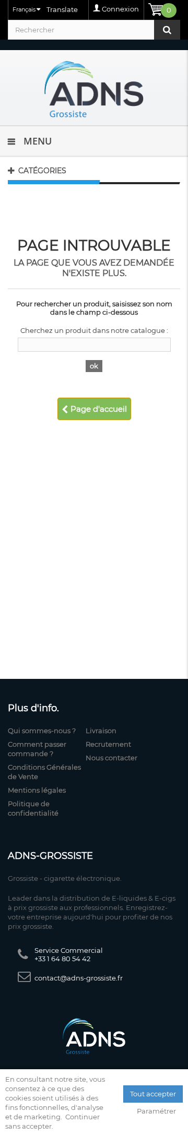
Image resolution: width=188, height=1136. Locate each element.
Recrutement (108, 744)
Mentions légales (37, 790)
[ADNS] (94, 89)
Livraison (101, 730)
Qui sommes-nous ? (42, 730)
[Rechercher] (167, 30)
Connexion (120, 9)
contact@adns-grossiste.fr (78, 978)
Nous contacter (111, 758)
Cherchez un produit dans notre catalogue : (94, 330)
